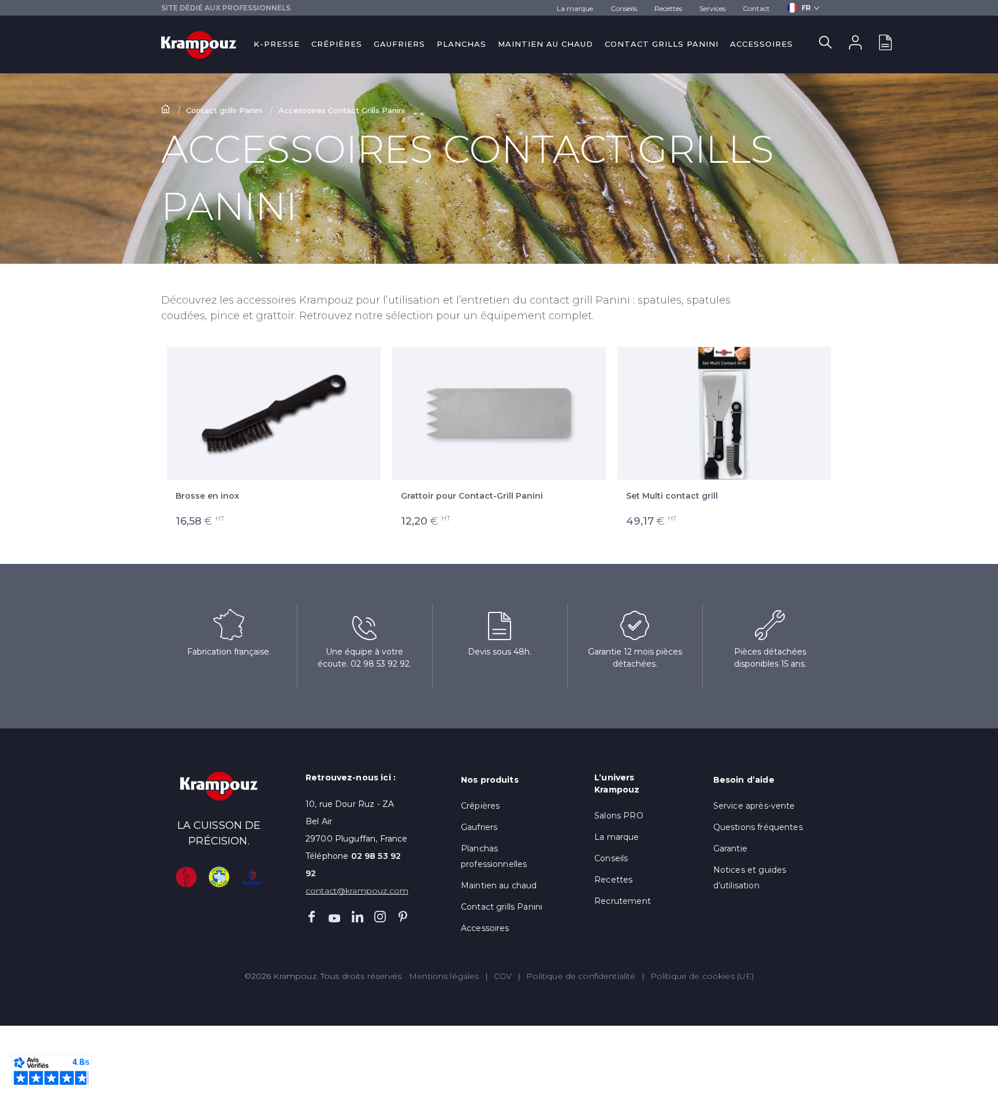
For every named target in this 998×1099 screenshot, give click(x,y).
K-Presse (277, 43)
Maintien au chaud (545, 43)
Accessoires (761, 43)
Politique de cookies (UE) (702, 976)
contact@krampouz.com (357, 890)
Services (712, 8)
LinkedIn (357, 916)
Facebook (311, 916)
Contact (756, 8)
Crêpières (336, 43)
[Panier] (885, 45)
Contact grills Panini (661, 43)
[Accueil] (166, 110)
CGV (503, 976)
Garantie (730, 848)
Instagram (380, 916)
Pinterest (403, 916)
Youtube (334, 916)
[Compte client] (855, 44)
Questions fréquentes (758, 827)
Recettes (668, 8)
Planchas (461, 43)
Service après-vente (754, 806)
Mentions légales (444, 976)
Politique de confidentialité (580, 976)
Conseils (623, 8)
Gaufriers (399, 43)
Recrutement (622, 901)
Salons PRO (618, 815)
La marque (575, 8)
